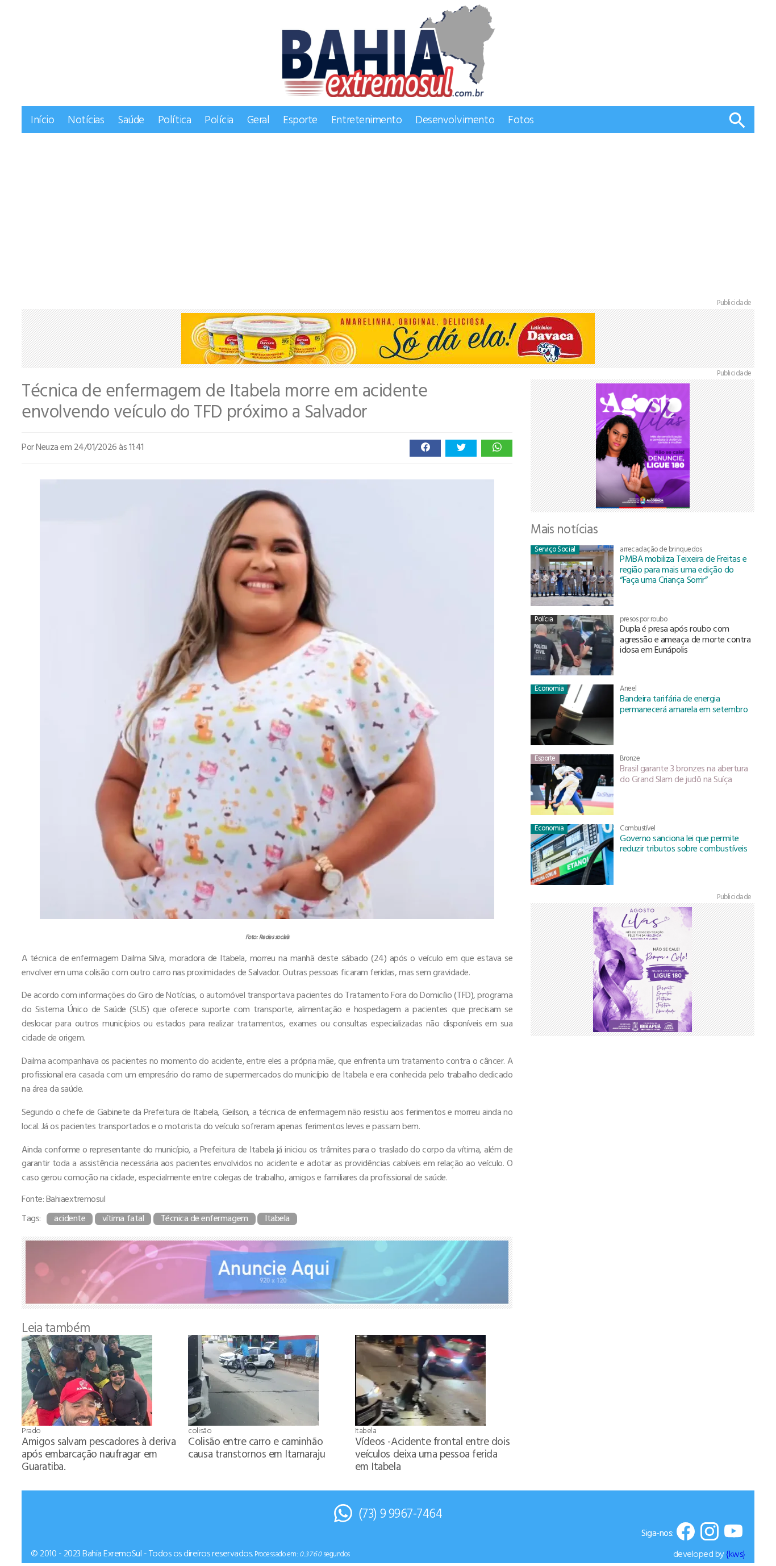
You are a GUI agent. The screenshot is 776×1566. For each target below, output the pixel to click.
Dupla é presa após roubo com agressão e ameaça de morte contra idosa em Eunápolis (685, 638)
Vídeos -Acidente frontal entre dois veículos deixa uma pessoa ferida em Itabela (432, 1453)
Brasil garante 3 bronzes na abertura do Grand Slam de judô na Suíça (684, 773)
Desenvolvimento (454, 119)
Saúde (131, 119)
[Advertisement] (388, 218)
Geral (258, 119)
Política (174, 119)
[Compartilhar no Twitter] (461, 448)
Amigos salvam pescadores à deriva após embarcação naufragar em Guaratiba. (99, 1453)
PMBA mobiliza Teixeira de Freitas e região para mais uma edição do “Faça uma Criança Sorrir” (683, 569)
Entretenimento (366, 119)
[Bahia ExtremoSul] (388, 51)
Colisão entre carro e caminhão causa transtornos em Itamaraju (256, 1447)
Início (42, 119)
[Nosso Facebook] (686, 1532)
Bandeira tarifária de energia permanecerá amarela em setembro (684, 703)
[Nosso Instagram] (709, 1532)
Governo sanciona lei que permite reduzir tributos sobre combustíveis (683, 843)
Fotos (521, 119)
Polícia (219, 119)
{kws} (735, 1553)
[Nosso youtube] (733, 1532)
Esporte (300, 119)
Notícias (86, 119)
